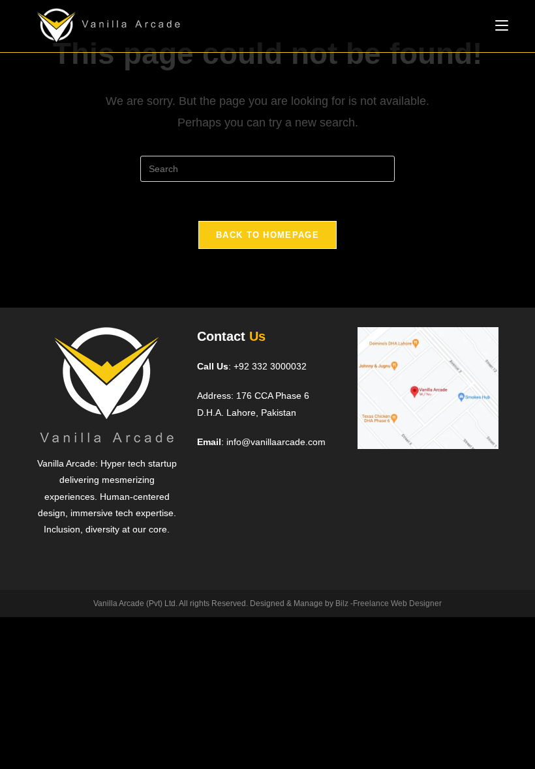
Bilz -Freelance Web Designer (388, 603)
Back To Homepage (267, 235)
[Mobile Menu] (501, 26)
